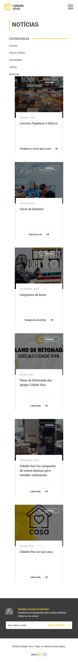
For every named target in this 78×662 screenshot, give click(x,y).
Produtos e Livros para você (35, 148)
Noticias (14, 74)
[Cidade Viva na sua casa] (39, 525)
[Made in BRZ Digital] (39, 654)
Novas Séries (17, 52)
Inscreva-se (35, 234)
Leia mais (35, 405)
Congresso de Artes (35, 320)
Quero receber (57, 625)
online (13, 67)
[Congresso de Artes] (39, 268)
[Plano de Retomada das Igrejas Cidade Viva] (39, 354)
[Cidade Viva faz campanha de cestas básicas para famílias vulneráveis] (39, 440)
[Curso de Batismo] (39, 183)
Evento (13, 45)
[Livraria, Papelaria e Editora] (39, 97)
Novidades (15, 60)
